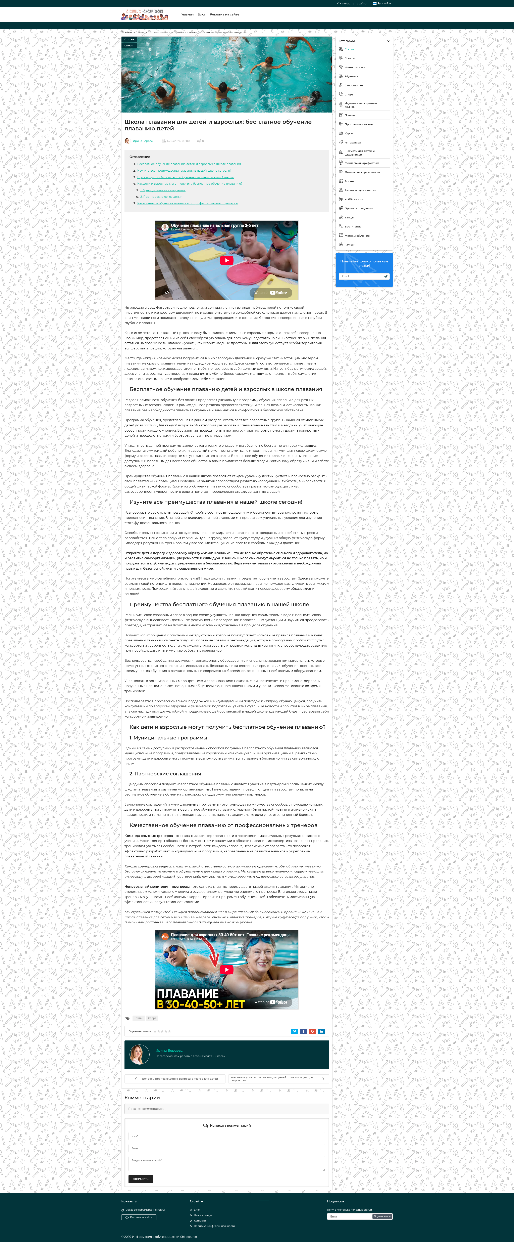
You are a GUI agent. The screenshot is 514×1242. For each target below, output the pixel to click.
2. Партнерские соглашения (161, 197)
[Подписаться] (386, 276)
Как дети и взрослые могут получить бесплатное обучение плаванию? (189, 183)
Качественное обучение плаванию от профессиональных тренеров (187, 203)
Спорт (128, 45)
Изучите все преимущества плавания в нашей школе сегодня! (184, 170)
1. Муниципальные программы (163, 190)
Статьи (129, 39)
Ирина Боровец (144, 140)
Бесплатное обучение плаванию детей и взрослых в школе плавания (189, 164)
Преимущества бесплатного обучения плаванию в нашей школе (185, 177)
